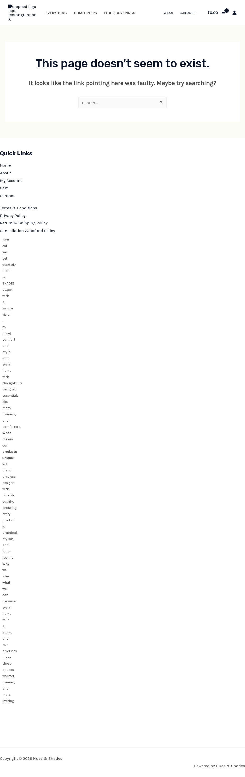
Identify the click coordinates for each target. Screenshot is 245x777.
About (168, 13)
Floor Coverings (119, 13)
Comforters (85, 13)
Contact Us (188, 13)
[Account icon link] (234, 13)
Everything (56, 13)
